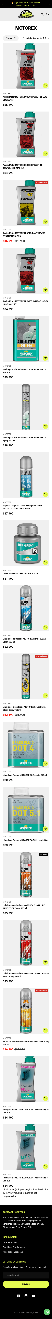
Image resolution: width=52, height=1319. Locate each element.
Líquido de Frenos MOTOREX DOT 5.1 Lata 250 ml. (26, 840)
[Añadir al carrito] (45, 85)
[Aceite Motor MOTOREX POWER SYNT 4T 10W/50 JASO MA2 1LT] (26, 271)
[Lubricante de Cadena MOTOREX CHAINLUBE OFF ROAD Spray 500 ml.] (26, 943)
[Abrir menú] (4, 14)
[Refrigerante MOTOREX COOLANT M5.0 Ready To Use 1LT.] (26, 1147)
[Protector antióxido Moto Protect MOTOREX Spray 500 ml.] (26, 1011)
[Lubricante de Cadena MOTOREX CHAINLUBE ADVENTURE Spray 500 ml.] (26, 875)
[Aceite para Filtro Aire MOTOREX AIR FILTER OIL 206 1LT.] (26, 339)
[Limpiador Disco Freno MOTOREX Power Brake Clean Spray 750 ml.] (26, 676)
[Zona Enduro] (26, 14)
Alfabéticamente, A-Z (36, 38)
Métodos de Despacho (13, 1252)
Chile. (35, 1313)
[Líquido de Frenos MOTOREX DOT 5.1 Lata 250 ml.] (26, 810)
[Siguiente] (49, 4)
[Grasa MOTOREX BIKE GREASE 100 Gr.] (26, 543)
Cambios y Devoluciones (14, 1247)
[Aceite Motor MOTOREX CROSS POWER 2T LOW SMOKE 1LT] (26, 66)
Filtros (9, 38)
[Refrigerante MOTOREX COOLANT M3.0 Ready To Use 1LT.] (26, 1079)
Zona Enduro (26, 1313)
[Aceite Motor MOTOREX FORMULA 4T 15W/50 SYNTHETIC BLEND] (26, 203)
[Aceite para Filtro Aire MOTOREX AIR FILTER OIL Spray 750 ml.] (26, 407)
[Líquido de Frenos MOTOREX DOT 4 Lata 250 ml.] (26, 745)
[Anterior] (2, 4)
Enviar (26, 1284)
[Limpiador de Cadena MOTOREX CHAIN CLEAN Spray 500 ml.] (26, 608)
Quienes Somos (10, 1242)
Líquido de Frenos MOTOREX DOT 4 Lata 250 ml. (25, 775)
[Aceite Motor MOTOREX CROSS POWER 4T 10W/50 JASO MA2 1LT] (26, 135)
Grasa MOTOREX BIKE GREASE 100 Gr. (20, 574)
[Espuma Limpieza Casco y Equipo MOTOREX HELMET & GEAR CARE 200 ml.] (26, 475)
